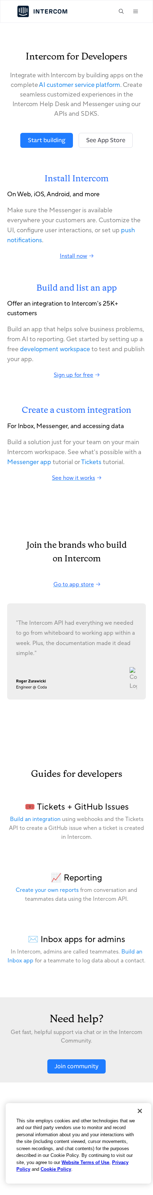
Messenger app (29, 462)
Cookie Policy (56, 1169)
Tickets (91, 462)
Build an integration (35, 819)
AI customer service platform (79, 85)
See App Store (105, 140)
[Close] (140, 1111)
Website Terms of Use (85, 1162)
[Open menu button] (135, 11)
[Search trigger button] (121, 11)
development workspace (55, 349)
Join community (76, 1066)
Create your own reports (47, 890)
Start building (46, 140)
